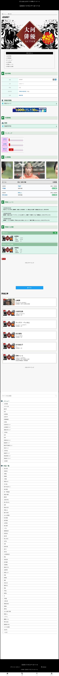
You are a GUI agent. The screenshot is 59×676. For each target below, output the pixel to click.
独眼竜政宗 (6, 530)
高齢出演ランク (7, 429)
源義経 (5, 476)
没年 (5, 437)
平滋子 (19, 186)
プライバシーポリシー (15, 667)
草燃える (6, 510)
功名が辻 (6, 582)
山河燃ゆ (6, 523)
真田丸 (5, 608)
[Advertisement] (29, 274)
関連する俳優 (10, 66)
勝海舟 (5, 497)
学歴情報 (9, 58)
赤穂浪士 (6, 471)
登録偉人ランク (7, 458)
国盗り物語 (6, 494)
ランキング (9, 60)
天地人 (5, 590)
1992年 (20, 91)
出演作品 (5, 139)
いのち (5, 528)
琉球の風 (6, 546)
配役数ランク (7, 442)
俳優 (4, 258)
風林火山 (6, 585)
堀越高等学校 (7, 126)
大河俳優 (6, 403)
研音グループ (7, 103)
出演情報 (9, 62)
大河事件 (6, 461)
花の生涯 (6, 468)
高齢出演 (5, 148)
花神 (5, 504)
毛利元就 (6, 559)
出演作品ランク (7, 424)
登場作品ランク (7, 440)
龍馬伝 (5, 593)
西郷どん (6, 614)
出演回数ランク (7, 427)
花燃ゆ (5, 606)
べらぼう (6, 632)
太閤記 (5, 473)
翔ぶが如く (6, 538)
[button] (56, 396)
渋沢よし (20, 192)
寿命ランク (6, 448)
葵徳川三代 (6, 567)
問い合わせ (43, 667)
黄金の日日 (6, 507)
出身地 (5, 422)
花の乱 (5, 551)
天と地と (6, 484)
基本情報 (9, 56)
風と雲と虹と (7, 502)
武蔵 (5, 575)
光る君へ (6, 629)
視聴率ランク (7, 453)
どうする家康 (7, 627)
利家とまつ (6, 572)
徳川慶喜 (6, 562)
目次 (27, 53)
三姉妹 (5, 478)
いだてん (6, 616)
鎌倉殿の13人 (7, 624)
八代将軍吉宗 (7, 554)
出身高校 (6, 414)
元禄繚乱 (6, 564)
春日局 (5, 536)
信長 (5, 543)
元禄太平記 (6, 499)
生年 (5, 435)
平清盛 (4, 188)
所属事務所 (6, 419)
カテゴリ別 (6, 406)
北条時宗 (6, 569)
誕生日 (5, 409)
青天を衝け (5, 195)
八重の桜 (6, 601)
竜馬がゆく (6, 481)
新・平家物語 (7, 491)
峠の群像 (6, 517)
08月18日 (24, 91)
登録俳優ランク (7, 455)
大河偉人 (6, 432)
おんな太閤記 (7, 515)
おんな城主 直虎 (7, 611)
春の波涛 (6, 525)
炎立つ (5, 549)
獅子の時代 (6, 512)
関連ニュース (10, 64)
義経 (5, 580)
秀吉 (5, 556)
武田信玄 (6, 533)
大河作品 (6, 450)
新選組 (5, 577)
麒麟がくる (6, 619)
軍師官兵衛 (6, 603)
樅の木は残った (7, 486)
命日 (5, 411)
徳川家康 (6, 520)
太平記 (5, 541)
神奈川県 (21, 95)
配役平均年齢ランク (8, 445)
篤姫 (5, 588)
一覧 (55, 232)
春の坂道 (6, 489)
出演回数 (5, 144)
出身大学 (6, 416)
